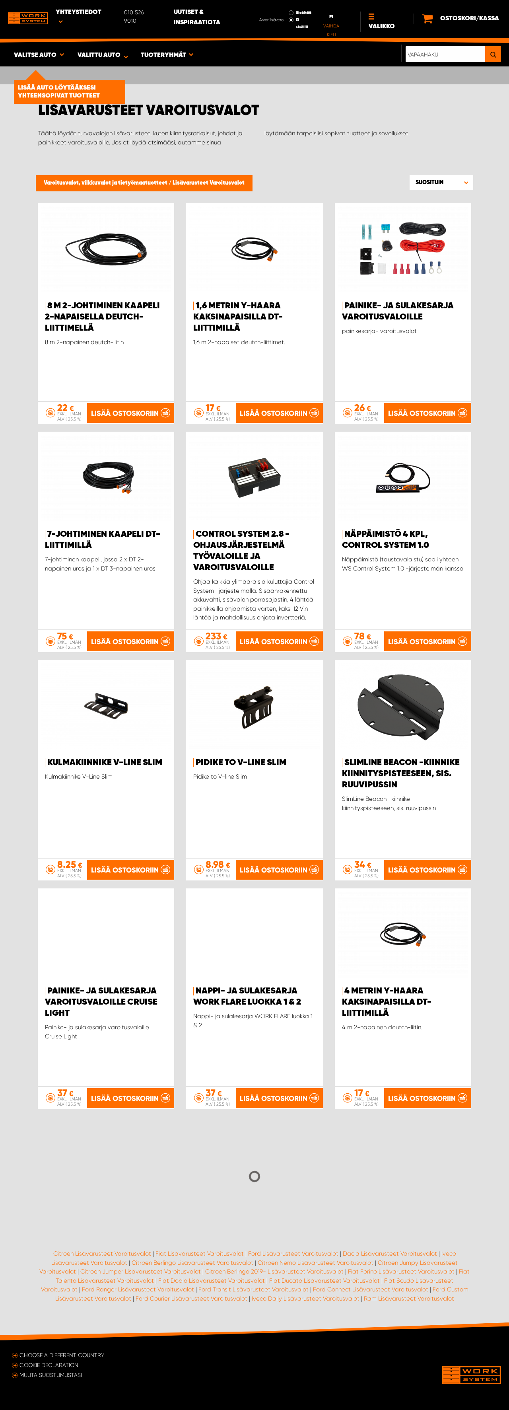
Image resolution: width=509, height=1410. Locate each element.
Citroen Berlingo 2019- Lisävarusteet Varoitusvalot (274, 1271)
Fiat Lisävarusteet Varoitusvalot (199, 1253)
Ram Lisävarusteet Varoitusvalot (409, 1298)
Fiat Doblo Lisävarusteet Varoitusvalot (211, 1280)
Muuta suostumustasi (50, 1375)
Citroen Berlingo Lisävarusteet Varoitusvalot (192, 1262)
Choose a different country (61, 1355)
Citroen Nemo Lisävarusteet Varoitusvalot (315, 1262)
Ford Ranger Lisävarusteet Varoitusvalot (138, 1289)
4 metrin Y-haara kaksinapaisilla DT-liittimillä (386, 1002)
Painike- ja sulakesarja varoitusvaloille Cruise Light (101, 1002)
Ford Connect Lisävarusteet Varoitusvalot (370, 1289)
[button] (441, 182)
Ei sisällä (302, 23)
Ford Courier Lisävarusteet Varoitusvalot (191, 1298)
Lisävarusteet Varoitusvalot (209, 183)
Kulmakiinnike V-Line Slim (104, 762)
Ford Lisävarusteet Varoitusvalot (293, 1253)
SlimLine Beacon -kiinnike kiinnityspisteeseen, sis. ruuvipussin (401, 773)
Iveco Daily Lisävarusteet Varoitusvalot (305, 1298)
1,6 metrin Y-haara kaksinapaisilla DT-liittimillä (238, 317)
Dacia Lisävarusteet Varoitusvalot (390, 1253)
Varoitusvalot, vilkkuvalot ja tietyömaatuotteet (106, 183)
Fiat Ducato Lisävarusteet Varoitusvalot (324, 1280)
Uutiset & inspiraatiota (197, 17)
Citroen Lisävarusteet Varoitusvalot (102, 1253)
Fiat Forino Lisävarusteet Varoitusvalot (401, 1271)
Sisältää (303, 13)
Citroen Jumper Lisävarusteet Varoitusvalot (140, 1271)
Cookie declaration (48, 1365)
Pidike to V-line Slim (241, 762)
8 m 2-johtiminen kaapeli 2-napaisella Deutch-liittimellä (102, 317)
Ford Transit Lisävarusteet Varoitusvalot (253, 1289)
